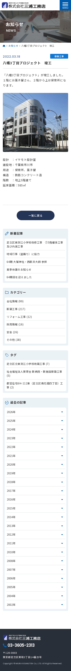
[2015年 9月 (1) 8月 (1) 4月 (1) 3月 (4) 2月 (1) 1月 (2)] (35, 508)
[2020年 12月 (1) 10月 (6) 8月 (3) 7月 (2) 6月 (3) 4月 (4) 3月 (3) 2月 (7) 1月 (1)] (35, 464)
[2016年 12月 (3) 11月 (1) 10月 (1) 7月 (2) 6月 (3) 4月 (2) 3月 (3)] (35, 499)
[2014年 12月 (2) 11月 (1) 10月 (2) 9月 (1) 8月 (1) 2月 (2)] (35, 517)
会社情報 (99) (15, 301)
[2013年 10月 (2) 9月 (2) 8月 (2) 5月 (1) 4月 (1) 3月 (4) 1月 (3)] (35, 526)
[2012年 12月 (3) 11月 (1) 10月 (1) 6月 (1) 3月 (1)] (35, 534)
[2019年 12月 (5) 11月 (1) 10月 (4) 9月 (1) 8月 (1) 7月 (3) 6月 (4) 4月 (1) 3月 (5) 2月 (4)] (35, 473)
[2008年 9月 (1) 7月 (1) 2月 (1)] (35, 560)
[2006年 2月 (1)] (35, 578)
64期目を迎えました (19, 277)
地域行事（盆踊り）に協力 (23, 254)
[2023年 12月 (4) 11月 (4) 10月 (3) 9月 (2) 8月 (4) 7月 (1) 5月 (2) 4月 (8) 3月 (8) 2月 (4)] (35, 438)
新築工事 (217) (16, 309)
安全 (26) (12, 332)
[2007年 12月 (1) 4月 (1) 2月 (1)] (35, 569)
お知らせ (13, 45)
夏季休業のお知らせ (19, 269)
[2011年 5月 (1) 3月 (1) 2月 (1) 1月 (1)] (35, 543)
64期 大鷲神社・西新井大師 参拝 (27, 262)
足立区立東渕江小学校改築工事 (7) (28, 364)
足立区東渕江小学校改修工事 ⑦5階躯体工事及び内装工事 (35, 244)
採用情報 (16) (15, 324)
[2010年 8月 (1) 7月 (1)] (35, 552)
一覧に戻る (35, 215)
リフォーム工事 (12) (19, 317)
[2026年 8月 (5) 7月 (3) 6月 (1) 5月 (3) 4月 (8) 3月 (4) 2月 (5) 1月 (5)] (35, 412)
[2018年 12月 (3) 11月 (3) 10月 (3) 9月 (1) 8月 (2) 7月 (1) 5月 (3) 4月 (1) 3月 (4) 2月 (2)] (35, 482)
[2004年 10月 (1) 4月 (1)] (35, 596)
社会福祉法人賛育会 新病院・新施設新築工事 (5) (34, 373)
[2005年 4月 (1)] (35, 587)
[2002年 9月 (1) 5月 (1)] (35, 604)
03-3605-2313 (21, 645)
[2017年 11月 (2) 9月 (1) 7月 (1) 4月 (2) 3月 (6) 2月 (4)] (35, 490)
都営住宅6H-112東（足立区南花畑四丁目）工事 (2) (35, 385)
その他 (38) (14, 340)
